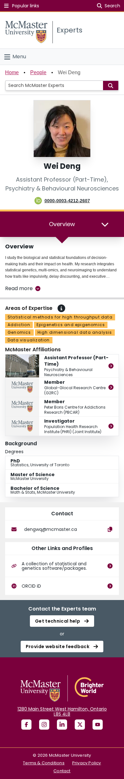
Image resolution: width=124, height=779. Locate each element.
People (38, 72)
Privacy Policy (86, 763)
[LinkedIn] (62, 724)
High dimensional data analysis (75, 332)
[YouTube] (98, 724)
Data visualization (29, 340)
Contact (61, 771)
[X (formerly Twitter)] (80, 724)
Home (12, 72)
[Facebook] (26, 724)
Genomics (19, 332)
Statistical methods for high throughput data (60, 317)
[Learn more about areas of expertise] (61, 308)
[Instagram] (44, 724)
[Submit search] (110, 85)
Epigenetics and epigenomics (71, 324)
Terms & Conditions (44, 763)
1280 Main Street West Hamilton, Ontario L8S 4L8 (62, 711)
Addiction (19, 324)
